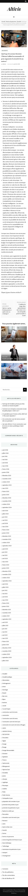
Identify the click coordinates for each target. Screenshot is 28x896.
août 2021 (5, 622)
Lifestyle (4, 779)
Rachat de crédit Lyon (8, 811)
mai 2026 (4, 459)
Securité (4, 50)
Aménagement (6, 683)
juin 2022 (4, 590)
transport (4, 852)
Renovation (5, 814)
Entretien (4, 753)
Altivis (14, 9)
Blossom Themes (14, 891)
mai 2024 (4, 520)
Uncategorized (6, 855)
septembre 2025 (7, 485)
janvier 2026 (5, 472)
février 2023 (5, 565)
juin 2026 (4, 456)
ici (6, 292)
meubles (4, 788)
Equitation (5, 757)
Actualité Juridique (7, 677)
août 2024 (5, 510)
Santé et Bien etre (7, 827)
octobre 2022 (6, 577)
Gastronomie (5, 763)
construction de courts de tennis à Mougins (13, 725)
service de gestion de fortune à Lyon (12, 839)
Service (4, 833)
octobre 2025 (6, 482)
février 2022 (5, 603)
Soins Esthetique (6, 843)
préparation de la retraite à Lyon (11, 801)
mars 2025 (5, 488)
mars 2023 (5, 561)
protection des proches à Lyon (10, 804)
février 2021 (5, 641)
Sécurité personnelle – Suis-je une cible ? (12, 358)
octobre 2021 (5, 616)
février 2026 (5, 469)
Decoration (5, 737)
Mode (3, 792)
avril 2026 (5, 462)
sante (3, 824)
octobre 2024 (6, 504)
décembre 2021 (6, 609)
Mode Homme (6, 795)
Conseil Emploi (6, 709)
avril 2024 (5, 523)
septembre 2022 (7, 581)
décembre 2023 (6, 536)
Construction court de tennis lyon (11, 721)
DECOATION (5, 734)
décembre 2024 (6, 498)
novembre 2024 (6, 501)
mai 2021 (4, 632)
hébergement (6, 766)
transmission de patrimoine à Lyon (11, 849)
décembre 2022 (6, 571)
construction (5, 715)
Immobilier (5, 772)
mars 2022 (5, 600)
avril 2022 (5, 597)
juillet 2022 (5, 587)
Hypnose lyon (6, 769)
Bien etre (4, 696)
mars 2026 (5, 466)
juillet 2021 (5, 625)
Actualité (4, 674)
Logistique (5, 782)
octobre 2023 (6, 542)
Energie (4, 744)
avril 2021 (4, 635)
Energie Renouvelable (8, 750)
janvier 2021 (5, 644)
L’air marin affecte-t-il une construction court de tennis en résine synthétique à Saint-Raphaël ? (14, 426)
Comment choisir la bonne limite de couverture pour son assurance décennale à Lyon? (13, 375)
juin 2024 (4, 517)
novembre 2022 (6, 574)
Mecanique (5, 785)
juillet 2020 (5, 660)
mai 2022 (4, 593)
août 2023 (5, 549)
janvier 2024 (5, 533)
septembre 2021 (6, 619)
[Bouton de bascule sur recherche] (25, 1)
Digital (4, 741)
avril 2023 (5, 558)
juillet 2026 (5, 453)
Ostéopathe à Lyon (7, 798)
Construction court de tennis (10, 718)
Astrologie (5, 689)
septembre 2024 (7, 507)
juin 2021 (4, 628)
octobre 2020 (6, 654)
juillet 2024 (5, 514)
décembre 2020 (6, 648)
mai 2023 (4, 555)
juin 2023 (4, 552)
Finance (4, 760)
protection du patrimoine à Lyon (10, 808)
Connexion (5, 869)
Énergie (4, 747)
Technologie (5, 846)
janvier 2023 (5, 568)
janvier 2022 (5, 606)
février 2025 (5, 491)
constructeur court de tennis (9, 712)
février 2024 (5, 530)
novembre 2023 (6, 539)
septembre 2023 (6, 545)
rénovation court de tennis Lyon (10, 817)
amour (4, 686)
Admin (4, 64)
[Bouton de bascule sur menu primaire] (14, 17)
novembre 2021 (6, 612)
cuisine (4, 728)
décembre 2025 (6, 475)
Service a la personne (8, 836)
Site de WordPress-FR (8, 878)
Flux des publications (8, 872)
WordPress (13, 893)
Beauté (4, 693)
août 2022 (5, 584)
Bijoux (4, 699)
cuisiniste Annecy (7, 731)
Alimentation (5, 680)
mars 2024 (5, 526)
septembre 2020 (7, 657)
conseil (4, 705)
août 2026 (5, 450)
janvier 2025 (5, 494)
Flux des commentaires (8, 875)
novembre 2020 (6, 651)
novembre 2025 (6, 478)
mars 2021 (5, 638)
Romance (4, 820)
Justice (4, 776)
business (4, 702)
